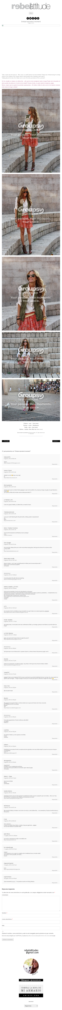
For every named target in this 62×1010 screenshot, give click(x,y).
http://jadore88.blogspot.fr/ (10, 753)
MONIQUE (7, 806)
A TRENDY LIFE (8, 500)
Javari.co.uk (39, 429)
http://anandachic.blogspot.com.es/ (12, 665)
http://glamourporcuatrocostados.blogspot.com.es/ (16, 612)
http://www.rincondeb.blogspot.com (12, 707)
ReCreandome (8, 485)
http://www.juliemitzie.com (10, 840)
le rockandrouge (8, 847)
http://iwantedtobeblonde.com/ (11, 551)
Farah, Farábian (8, 620)
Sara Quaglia (7, 542)
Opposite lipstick (8, 863)
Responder (54, 464)
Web (3, 925)
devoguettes (7, 760)
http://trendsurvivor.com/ (10, 520)
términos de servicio (45, 935)
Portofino (6, 441)
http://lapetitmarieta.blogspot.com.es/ (12, 639)
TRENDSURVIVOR (9, 512)
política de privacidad (33, 935)
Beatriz (6, 698)
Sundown (56, 441)
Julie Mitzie (7, 834)
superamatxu (7, 877)
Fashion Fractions (8, 535)
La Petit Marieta (8, 633)
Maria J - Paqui (8, 776)
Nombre (4, 913)
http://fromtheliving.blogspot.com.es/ (12, 579)
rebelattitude (42, 432)
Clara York (7, 686)
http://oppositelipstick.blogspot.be (12, 869)
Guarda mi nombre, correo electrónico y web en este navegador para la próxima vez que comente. (28, 933)
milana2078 (7, 457)
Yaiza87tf (6, 672)
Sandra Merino (8, 791)
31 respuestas (31, 433)
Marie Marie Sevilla (9, 558)
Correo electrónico (7, 919)
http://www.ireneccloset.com (10, 477)
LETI (5, 606)
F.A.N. (5, 819)
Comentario (5, 895)
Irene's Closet (8, 470)
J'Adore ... (6, 744)
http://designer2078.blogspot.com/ (12, 463)
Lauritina (6, 730)
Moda (30, 432)
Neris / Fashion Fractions (11, 528)
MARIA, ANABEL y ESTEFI (11, 587)
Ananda (6, 659)
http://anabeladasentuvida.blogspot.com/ (19, 596)
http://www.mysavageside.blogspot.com (13, 798)
